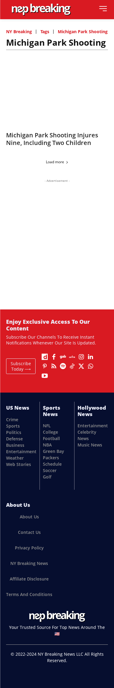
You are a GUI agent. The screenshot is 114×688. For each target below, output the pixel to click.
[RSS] (54, 366)
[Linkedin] (90, 357)
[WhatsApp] (90, 366)
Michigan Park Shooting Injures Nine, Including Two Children (52, 139)
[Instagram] (81, 357)
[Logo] (41, 9)
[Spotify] (63, 366)
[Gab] (63, 357)
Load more (55, 161)
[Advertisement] (57, 240)
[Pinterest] (45, 366)
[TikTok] (72, 366)
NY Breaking (19, 31)
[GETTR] (72, 357)
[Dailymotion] (45, 357)
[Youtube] (45, 376)
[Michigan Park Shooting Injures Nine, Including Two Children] (57, 90)
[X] (81, 366)
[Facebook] (54, 357)
